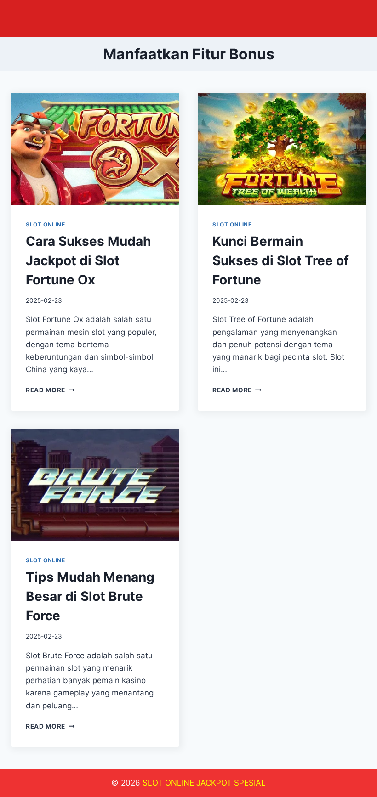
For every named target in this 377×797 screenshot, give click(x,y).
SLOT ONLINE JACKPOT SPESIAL (204, 782)
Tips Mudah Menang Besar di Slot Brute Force (90, 596)
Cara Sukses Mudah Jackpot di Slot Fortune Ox (88, 260)
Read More (50, 390)
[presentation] (95, 149)
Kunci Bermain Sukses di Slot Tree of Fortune (280, 260)
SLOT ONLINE (45, 224)
